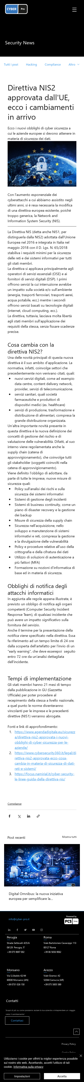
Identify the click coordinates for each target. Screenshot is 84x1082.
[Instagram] (41, 929)
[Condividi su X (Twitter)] (19, 816)
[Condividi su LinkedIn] (28, 816)
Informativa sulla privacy (28, 1067)
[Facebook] (17, 929)
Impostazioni (22, 1076)
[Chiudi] (78, 1058)
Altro (72, 64)
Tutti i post (11, 64)
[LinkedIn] (9, 929)
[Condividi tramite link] (38, 816)
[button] (74, 10)
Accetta (62, 1076)
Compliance (53, 64)
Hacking (31, 64)
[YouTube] (33, 929)
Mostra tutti (69, 837)
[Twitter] (25, 929)
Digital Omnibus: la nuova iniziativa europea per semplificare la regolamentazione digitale (36, 896)
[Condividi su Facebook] (9, 816)
